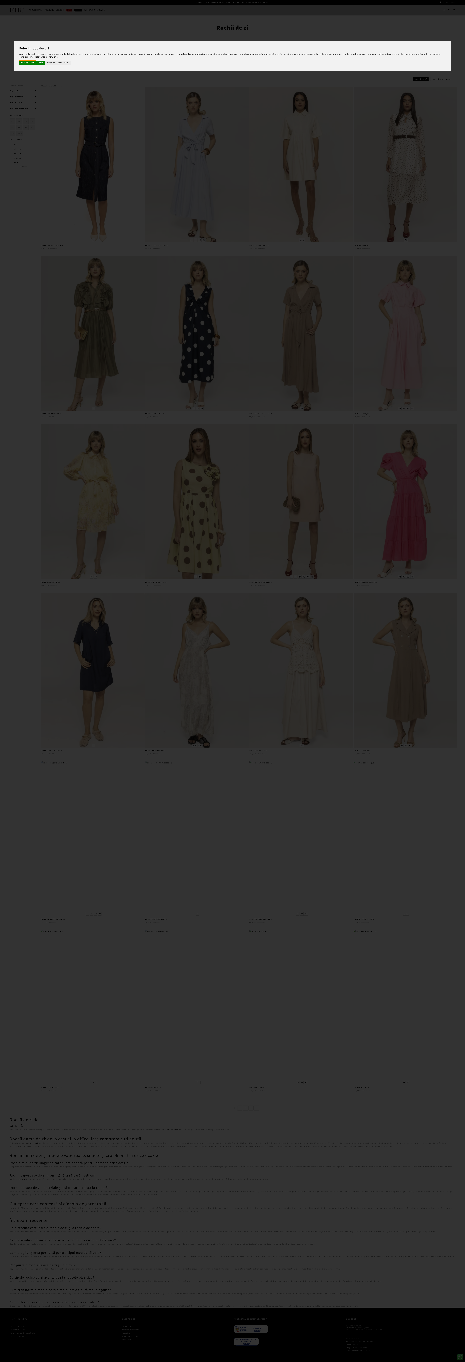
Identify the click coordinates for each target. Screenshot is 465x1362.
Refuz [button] (40, 63)
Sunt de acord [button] (27, 63)
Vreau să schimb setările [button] (58, 63)
